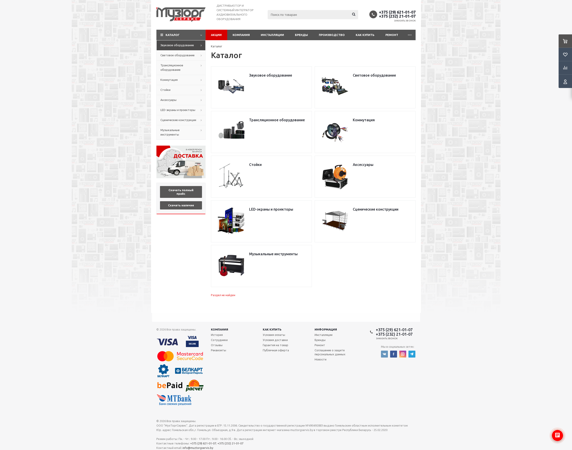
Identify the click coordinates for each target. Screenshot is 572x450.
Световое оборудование (177, 55)
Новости (320, 359)
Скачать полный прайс (180, 191)
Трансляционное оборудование (171, 67)
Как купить (365, 34)
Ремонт (391, 34)
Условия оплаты (274, 334)
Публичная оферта (276, 350)
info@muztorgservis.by (198, 447)
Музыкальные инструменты (170, 132)
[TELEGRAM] (411, 354)
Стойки (165, 89)
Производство (332, 34)
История (217, 334)
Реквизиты (218, 350)
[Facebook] (393, 354)
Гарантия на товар (275, 345)
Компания (241, 34)
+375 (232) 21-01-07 (397, 16)
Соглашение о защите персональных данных (330, 352)
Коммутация (169, 79)
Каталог (173, 34)
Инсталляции (272, 34)
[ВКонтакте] (384, 354)
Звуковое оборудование (177, 45)
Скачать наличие (181, 205)
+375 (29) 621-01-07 (397, 12)
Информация (326, 329)
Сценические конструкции (178, 119)
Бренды (301, 34)
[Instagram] (402, 354)
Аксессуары (168, 99)
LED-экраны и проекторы (177, 109)
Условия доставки (275, 339)
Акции (216, 34)
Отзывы (217, 345)
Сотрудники (219, 339)
